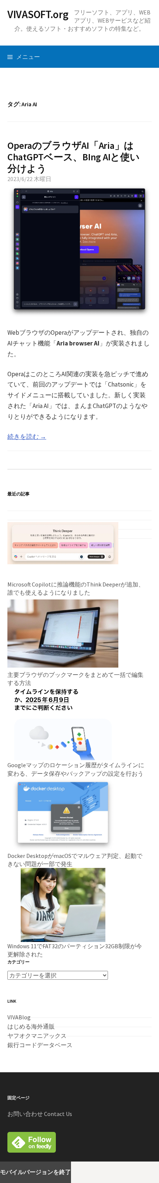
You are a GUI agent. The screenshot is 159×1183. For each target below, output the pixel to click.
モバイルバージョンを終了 (35, 1172)
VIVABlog (19, 1017)
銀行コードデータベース (39, 1045)
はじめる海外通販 (31, 1026)
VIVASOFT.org (37, 14)
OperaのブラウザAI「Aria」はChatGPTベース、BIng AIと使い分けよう (73, 157)
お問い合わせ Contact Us (39, 1113)
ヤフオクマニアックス (37, 1035)
